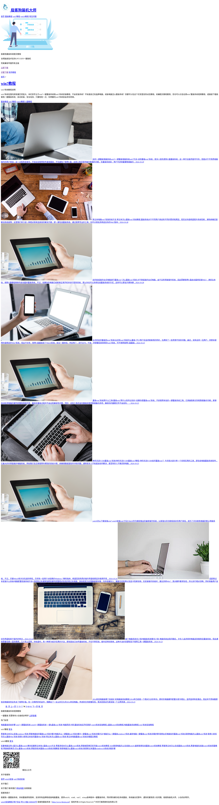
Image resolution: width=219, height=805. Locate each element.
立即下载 (4, 68)
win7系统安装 (19, 779)
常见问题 (32, 16)
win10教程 (25, 16)
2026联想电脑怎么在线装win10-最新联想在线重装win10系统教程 (135, 746)
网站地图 (20, 788)
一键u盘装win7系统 (55, 725)
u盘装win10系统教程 (115, 725)
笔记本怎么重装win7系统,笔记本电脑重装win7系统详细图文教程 (72, 737)
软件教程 (12, 72)
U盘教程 (28, 102)
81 (31, 707)
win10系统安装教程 (99, 725)
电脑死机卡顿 (68, 725)
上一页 (13, 707)
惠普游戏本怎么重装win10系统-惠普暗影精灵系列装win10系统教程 (82, 746)
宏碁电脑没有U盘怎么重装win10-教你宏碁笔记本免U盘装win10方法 (28, 746)
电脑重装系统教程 (131, 725)
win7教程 (16, 16)
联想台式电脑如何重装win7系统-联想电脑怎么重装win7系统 (183, 734)
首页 (3, 16)
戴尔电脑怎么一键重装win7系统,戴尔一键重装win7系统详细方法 (77, 734)
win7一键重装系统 (23, 725)
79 (26, 707)
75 (17, 707)
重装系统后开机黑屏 (82, 725)
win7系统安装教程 (146, 725)
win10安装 (9, 779)
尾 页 (40, 707)
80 (29, 707)
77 (22, 707)
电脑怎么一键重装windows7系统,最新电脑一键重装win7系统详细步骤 (131, 734)
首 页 (7, 707)
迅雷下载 (4, 72)
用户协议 (17, 802)
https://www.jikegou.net (60, 802)
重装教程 (8, 16)
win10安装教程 (7, 802)
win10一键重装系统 (39, 725)
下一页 (35, 707)
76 (20, 707)
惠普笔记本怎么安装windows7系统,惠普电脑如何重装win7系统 (26, 734)
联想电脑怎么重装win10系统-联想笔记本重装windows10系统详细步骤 (87, 748)
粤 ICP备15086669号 (29, 802)
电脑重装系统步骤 (8, 725)
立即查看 (32, 716)
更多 (10, 729)
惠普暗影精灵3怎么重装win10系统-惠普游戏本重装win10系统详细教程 (31, 748)
